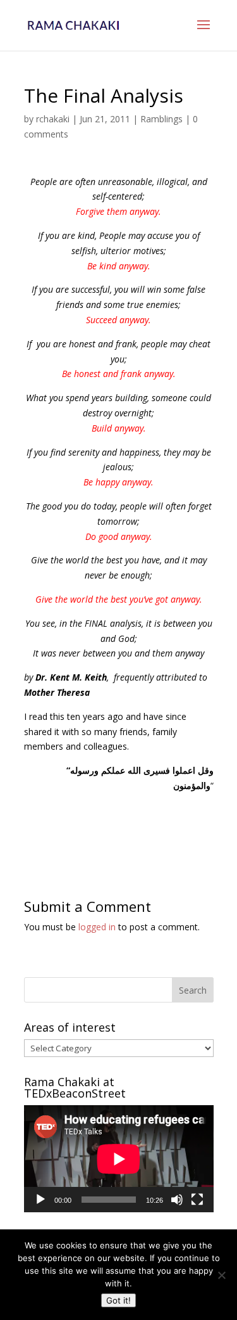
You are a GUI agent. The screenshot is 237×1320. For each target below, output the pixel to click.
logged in (97, 927)
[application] (119, 1158)
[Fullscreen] (197, 1199)
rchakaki (53, 119)
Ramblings (161, 119)
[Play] (40, 1199)
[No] (221, 1275)
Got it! (118, 1300)
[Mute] (177, 1199)
